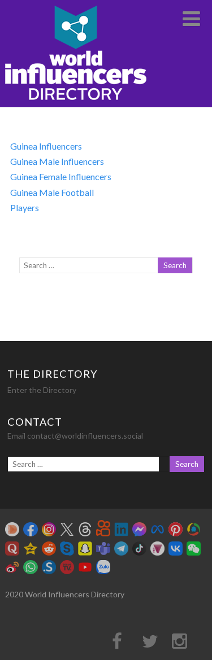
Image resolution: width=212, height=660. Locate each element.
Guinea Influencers (46, 146)
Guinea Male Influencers (57, 161)
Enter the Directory (41, 390)
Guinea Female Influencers (60, 176)
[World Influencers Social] (75, 102)
